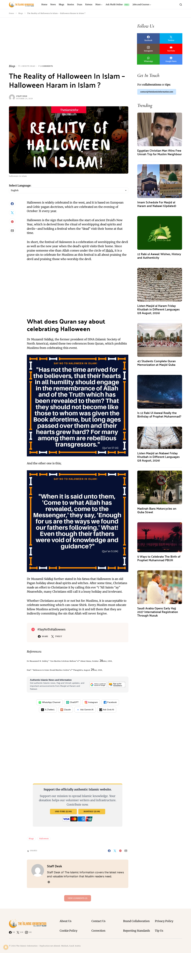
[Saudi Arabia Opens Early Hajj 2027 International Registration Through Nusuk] (159, 587)
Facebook (112, 702)
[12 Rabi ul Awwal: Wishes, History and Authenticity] (159, 232)
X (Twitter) (49, 709)
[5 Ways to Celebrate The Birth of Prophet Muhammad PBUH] (159, 537)
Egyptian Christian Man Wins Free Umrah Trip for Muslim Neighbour (159, 152)
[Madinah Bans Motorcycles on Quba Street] (159, 487)
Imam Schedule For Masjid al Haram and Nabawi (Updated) (156, 203)
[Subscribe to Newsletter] (116, 684)
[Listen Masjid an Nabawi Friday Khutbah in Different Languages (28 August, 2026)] (159, 437)
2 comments (46, 66)
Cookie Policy (68, 930)
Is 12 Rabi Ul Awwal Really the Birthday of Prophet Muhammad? (159, 414)
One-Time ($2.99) (63, 811)
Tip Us (159, 930)
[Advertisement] (68, 43)
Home (11, 13)
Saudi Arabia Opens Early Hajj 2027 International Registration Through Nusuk (157, 611)
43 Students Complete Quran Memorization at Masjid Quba (156, 362)
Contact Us (98, 921)
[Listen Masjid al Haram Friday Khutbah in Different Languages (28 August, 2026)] (159, 284)
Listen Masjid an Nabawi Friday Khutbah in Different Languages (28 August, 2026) (158, 456)
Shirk (109, 250)
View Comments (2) (77, 898)
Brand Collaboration (136, 921)
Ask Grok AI (108, 709)
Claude (67, 709)
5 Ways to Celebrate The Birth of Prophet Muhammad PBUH (158, 558)
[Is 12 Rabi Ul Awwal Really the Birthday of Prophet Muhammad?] (159, 391)
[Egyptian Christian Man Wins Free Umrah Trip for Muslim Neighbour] (159, 129)
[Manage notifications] (5, 947)
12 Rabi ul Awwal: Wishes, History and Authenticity (159, 255)
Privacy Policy (164, 921)
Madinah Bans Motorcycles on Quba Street (156, 510)
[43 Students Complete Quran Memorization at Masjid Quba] (159, 340)
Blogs (20, 13)
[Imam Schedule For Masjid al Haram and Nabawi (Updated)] (159, 181)
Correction (98, 930)
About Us (65, 921)
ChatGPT (74, 702)
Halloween (44, 838)
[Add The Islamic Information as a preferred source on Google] (98, 684)
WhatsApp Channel (51, 702)
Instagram (93, 702)
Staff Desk (21, 96)
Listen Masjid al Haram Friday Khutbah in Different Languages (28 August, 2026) (158, 309)
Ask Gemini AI (86, 709)
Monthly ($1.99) (92, 811)
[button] (180, 4)
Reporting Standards (136, 930)
